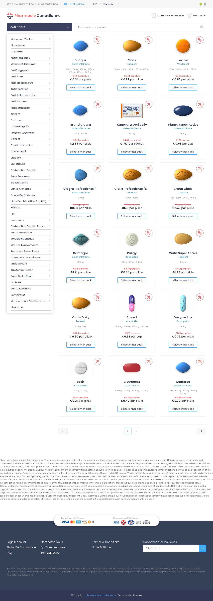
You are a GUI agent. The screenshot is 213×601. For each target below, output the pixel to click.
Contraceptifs (20, 126)
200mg (88, 72)
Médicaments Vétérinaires (28, 301)
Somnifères (18, 295)
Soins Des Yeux (20, 176)
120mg (91, 69)
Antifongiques (20, 70)
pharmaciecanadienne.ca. (101, 595)
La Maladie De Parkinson (26, 257)
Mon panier (199, 15)
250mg (118, 326)
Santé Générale (21, 188)
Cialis (131, 60)
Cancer (15, 139)
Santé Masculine (21, 232)
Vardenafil (183, 64)
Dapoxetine (131, 256)
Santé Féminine (21, 288)
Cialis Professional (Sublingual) (138, 189)
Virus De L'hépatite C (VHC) (28, 201)
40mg (131, 69)
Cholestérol (18, 151)
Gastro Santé (19, 182)
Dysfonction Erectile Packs (28, 226)
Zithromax (132, 382)
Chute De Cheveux (23, 195)
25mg (68, 69)
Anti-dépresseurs (22, 83)
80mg (146, 69)
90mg (139, 262)
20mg (124, 69)
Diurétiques (18, 164)
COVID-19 (17, 51)
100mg (83, 69)
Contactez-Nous (52, 542)
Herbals (15, 207)
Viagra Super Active (183, 124)
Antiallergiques (20, 58)
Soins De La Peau (21, 276)
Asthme (16, 120)
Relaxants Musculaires (25, 251)
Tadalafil (132, 64)
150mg (80, 72)
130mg (72, 72)
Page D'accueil (16, 542)
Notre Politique (101, 547)
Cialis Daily (80, 317)
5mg (172, 197)
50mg (76, 69)
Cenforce (183, 382)
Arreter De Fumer (22, 270)
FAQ (9, 553)
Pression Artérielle (22, 132)
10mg (117, 69)
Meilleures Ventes (22, 39)
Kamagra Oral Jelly (132, 124)
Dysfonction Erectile (23, 170)
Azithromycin (132, 385)
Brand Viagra (80, 124)
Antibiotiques (19, 101)
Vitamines (17, 307)
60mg (139, 69)
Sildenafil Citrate (81, 64)
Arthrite (15, 114)
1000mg (145, 326)
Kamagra (80, 253)
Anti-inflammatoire (23, 95)
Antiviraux (17, 76)
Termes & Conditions (105, 542)
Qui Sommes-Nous (53, 547)
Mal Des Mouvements (24, 245)
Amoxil (131, 317)
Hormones (17, 220)
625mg (135, 326)
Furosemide (80, 385)
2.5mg (78, 326)
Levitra (183, 60)
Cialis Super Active (183, 253)
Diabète (16, 157)
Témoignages (50, 553)
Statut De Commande (170, 15)
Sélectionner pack (80, 87)
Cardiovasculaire (21, 145)
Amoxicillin (132, 321)
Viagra (80, 60)
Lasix (81, 382)
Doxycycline (183, 317)
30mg (124, 262)
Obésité (16, 282)
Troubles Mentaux (22, 238)
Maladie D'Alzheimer (23, 64)
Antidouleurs (19, 263)
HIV (13, 213)
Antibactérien (19, 89)
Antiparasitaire (20, 107)
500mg (127, 326)
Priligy (132, 253)
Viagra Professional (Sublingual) (88, 189)
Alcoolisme (18, 45)
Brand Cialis (183, 189)
